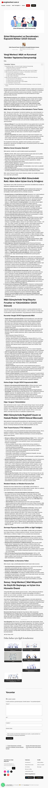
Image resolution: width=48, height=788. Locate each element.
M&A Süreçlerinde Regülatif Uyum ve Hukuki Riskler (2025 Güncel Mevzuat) (22, 77)
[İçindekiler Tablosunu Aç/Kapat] (41, 64)
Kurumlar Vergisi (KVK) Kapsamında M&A (15, 73)
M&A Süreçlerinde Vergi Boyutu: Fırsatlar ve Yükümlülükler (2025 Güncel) (21, 71)
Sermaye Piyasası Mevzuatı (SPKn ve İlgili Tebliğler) (17, 81)
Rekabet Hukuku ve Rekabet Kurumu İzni (15, 80)
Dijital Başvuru (29, 777)
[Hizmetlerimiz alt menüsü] (30, 762)
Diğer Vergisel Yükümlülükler (13, 75)
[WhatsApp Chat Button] (3, 785)
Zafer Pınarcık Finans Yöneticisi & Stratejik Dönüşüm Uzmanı (24, 47)
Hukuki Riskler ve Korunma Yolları (14, 82)
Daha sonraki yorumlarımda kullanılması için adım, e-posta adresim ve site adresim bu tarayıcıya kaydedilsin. (23, 734)
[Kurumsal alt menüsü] (10, 5)
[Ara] (13, 768)
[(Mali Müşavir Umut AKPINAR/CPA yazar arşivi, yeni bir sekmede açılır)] (24, 45)
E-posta (8, 723)
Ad (7, 717)
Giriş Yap (39, 777)
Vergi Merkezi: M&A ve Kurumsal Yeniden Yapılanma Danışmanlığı (19, 66)
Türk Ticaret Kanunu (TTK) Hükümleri (14, 78)
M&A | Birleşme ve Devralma (25, 48)
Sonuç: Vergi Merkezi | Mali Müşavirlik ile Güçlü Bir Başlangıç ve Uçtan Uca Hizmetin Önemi (23, 85)
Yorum (8, 704)
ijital (28, 5)
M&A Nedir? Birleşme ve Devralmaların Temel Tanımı (17, 67)
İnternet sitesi (9, 728)
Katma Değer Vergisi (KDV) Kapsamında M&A (16, 74)
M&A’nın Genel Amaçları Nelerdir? (13, 68)
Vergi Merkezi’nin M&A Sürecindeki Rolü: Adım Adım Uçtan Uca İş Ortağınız (21, 70)
